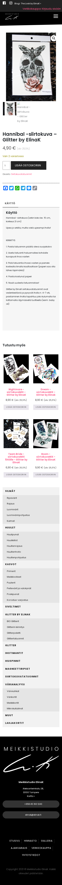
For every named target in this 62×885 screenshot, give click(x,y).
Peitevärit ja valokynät (19, 588)
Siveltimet (13, 606)
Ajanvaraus (19, 848)
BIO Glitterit (13, 621)
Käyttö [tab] (10, 203)
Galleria (47, 840)
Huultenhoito (14, 551)
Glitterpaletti (13, 632)
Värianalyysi (15, 684)
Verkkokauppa (41, 848)
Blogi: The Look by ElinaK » (27, 3)
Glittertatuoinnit (15, 638)
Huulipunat (13, 534)
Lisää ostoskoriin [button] (16, 407)
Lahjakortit (14, 723)
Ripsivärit (12, 498)
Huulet (10, 527)
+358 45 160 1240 (33, 804)
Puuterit (11, 582)
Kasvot (11, 564)
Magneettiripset (17, 669)
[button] (54, 38)
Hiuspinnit (12, 661)
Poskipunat (13, 594)
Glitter (10, 645)
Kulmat (11, 520)
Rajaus (10, 503)
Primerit (11, 571)
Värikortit (12, 697)
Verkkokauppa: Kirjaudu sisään (42, 8)
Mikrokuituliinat (15, 708)
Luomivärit (12, 509)
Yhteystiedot (31, 855)
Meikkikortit (13, 702)
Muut (9, 715)
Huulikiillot (12, 540)
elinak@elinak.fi (33, 814)
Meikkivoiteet (14, 576)
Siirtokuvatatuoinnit (21, 174)
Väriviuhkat (13, 691)
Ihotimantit (14, 653)
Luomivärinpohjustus (18, 515)
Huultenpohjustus (16, 557)
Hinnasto (30, 840)
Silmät (10, 491)
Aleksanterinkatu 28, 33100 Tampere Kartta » (33, 792)
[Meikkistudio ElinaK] (12, 16)
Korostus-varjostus (17, 600)
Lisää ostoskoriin (28, 165)
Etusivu (15, 840)
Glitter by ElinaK (17, 614)
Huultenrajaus (14, 546)
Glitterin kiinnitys (15, 627)
